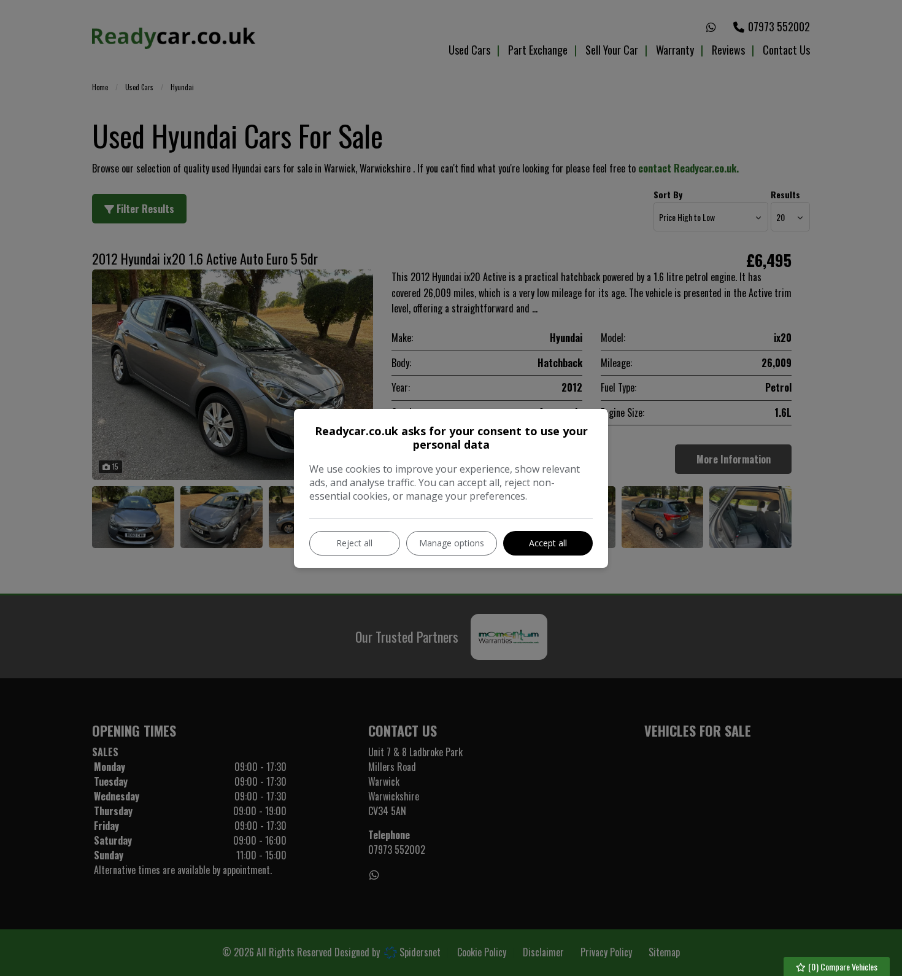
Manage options (451, 543)
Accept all (548, 543)
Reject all (354, 543)
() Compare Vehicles (841, 966)
